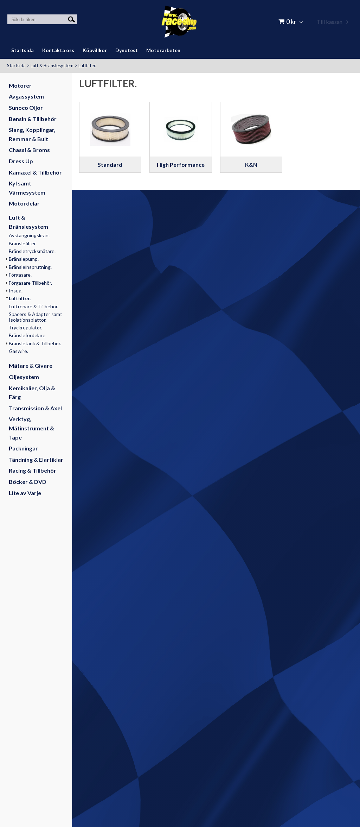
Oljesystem (24, 376)
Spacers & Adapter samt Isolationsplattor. (35, 316)
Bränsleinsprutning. (30, 267)
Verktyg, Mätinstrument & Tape (31, 428)
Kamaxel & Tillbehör (35, 172)
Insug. (15, 290)
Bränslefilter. (23, 243)
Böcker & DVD (27, 481)
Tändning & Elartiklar (36, 459)
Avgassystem (26, 96)
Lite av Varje (25, 493)
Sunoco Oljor (26, 107)
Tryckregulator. (25, 327)
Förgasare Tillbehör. (30, 283)
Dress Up (21, 161)
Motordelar (24, 203)
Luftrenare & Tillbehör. (33, 306)
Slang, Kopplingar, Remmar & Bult (32, 134)
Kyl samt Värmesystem (27, 188)
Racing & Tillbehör (32, 470)
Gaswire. (18, 351)
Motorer (20, 85)
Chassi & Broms (29, 149)
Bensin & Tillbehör (33, 118)
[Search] (71, 19)
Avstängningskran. (29, 235)
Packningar (23, 448)
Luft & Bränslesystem (52, 65)
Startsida (16, 65)
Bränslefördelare (27, 335)
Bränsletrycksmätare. (32, 251)
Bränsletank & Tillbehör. (35, 343)
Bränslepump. (24, 259)
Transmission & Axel (35, 408)
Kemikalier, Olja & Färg (32, 392)
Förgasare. (20, 275)
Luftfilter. (87, 65)
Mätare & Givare (30, 365)
